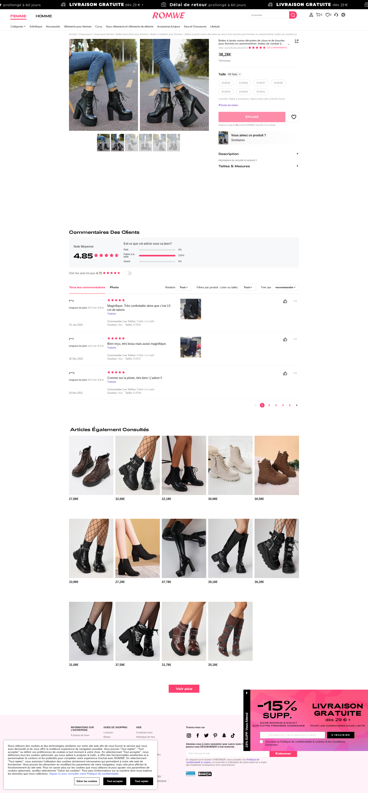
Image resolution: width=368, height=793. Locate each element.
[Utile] (285, 301)
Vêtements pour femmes (77, 26)
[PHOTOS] (139, 85)
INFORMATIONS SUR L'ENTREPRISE (82, 728)
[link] (184, 4)
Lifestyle (215, 26)
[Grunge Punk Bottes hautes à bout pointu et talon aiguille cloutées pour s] (230, 631)
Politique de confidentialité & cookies (302, 741)
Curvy (98, 26)
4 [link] (283, 405)
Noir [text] (115, 393)
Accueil (73, 34)
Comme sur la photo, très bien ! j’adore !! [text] (134, 378)
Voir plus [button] (184, 688)
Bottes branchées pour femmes (132, 34)
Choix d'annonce (157, 780)
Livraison (108, 732)
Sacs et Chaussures (195, 26)
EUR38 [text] (133, 393)
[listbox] (311, 14)
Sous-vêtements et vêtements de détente (129, 26)
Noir (115, 325)
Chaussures (85, 34)
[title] (184, 429)
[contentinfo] (73, 499)
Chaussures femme (104, 34)
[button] (294, 117)
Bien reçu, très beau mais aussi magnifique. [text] (137, 343)
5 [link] (290, 405)
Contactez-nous (144, 732)
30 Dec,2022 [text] (76, 358)
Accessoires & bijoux (168, 26)
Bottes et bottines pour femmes (166, 34)
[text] (140, 300)
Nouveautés (53, 26)
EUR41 (133, 325)
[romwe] (168, 14)
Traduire (111, 314)
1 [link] (262, 405)
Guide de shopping (115, 727)
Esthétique (36, 26)
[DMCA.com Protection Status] (205, 774)
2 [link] (269, 405)
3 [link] (276, 405)
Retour (107, 737)
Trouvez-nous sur (195, 727)
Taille (228, 74)
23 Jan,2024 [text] (76, 325)
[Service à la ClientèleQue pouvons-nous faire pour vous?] (336, 14)
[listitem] (91, 476)
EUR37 (133, 358)
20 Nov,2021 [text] (76, 393)
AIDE (139, 727)
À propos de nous (80, 735)
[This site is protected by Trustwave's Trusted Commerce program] (190, 774)
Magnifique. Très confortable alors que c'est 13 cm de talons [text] (138, 307)
